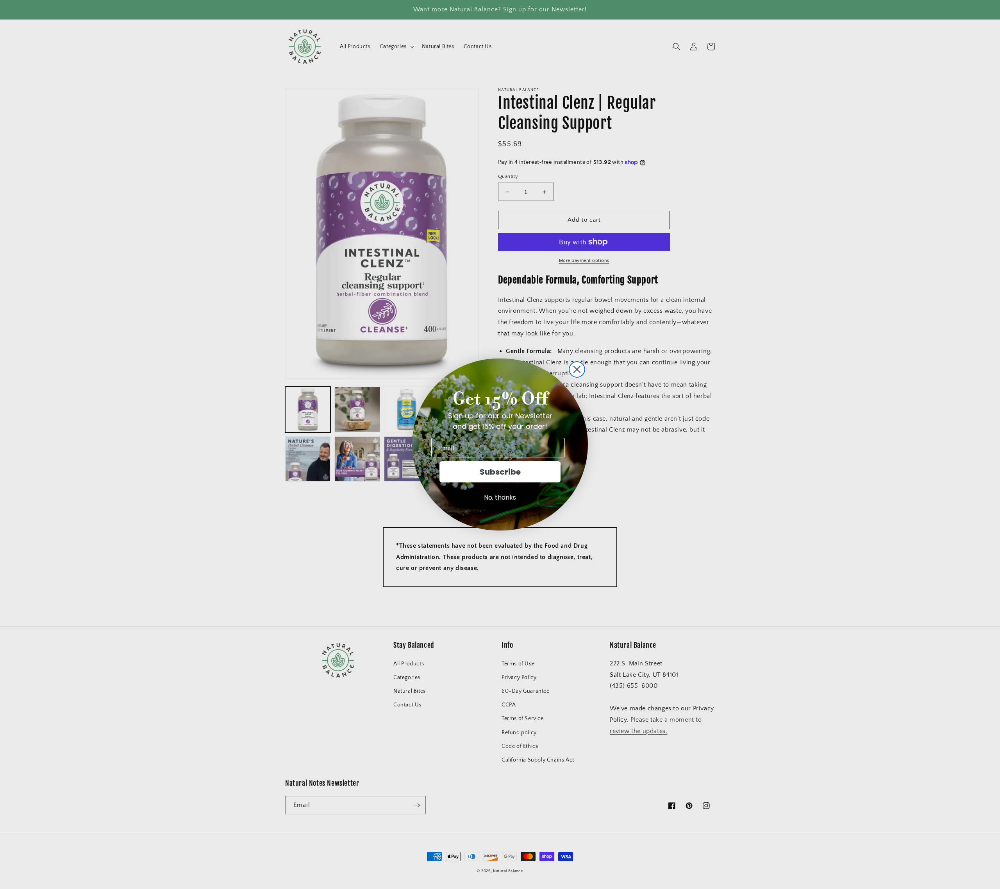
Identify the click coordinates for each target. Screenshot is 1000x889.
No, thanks (500, 497)
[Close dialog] (577, 369)
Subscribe (500, 471)
